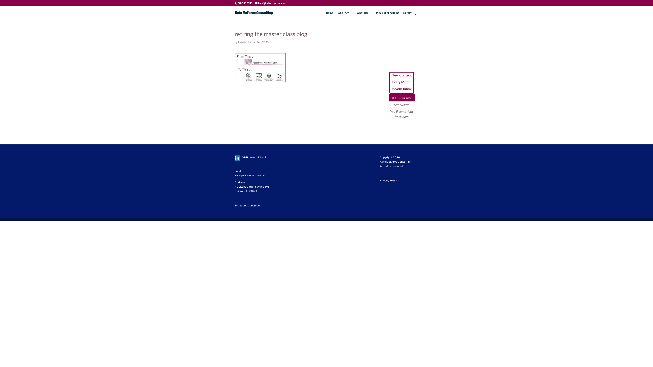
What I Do (363, 13)
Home (329, 13)
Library (407, 13)
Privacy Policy (388, 180)
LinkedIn (262, 157)
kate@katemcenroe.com (250, 175)
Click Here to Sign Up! (402, 98)
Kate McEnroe (246, 42)
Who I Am (343, 13)
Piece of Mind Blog (387, 13)
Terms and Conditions (248, 205)
